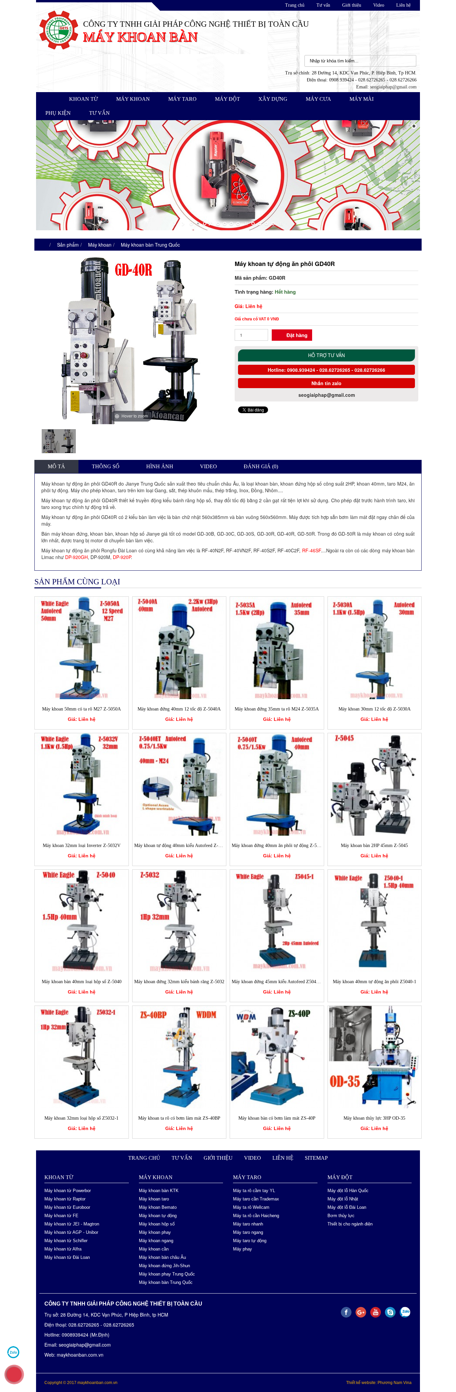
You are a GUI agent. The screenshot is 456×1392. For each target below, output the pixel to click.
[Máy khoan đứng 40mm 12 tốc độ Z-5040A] (179, 647)
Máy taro (182, 99)
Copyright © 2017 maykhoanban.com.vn (81, 1382)
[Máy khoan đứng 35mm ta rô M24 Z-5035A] (277, 647)
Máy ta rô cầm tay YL (254, 1190)
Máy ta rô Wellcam (251, 1207)
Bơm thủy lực (341, 1215)
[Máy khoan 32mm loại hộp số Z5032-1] (82, 1056)
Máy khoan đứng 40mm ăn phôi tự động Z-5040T (279, 845)
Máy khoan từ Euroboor (67, 1207)
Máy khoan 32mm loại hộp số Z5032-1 (81, 1118)
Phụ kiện (58, 113)
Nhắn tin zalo (326, 383)
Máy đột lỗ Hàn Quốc (348, 1190)
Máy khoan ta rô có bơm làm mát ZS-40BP (179, 1118)
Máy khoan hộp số (157, 1223)
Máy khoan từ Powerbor (67, 1190)
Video (378, 5)
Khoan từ (83, 99)
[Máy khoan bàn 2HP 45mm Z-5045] (375, 783)
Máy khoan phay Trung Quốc (167, 1274)
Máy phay (242, 1248)
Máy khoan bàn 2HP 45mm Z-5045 (374, 845)
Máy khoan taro (154, 1198)
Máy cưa (318, 99)
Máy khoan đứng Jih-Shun (164, 1265)
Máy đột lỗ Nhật (342, 1198)
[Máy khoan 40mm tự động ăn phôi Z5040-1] (375, 920)
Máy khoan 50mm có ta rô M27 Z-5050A (81, 709)
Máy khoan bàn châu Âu (162, 1257)
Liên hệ (403, 5)
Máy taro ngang (248, 1232)
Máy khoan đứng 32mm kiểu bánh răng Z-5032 (179, 981)
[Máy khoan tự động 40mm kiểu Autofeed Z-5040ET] (179, 783)
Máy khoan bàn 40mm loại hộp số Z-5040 (82, 981)
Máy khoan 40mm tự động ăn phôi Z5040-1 (374, 981)
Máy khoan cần (154, 1248)
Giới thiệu (351, 5)
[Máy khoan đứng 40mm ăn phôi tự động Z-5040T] (277, 783)
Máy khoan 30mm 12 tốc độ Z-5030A (374, 709)
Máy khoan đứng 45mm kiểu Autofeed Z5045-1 (277, 981)
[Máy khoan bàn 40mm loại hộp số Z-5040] (82, 920)
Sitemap (316, 1158)
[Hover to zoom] (131, 340)
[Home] (58, 29)
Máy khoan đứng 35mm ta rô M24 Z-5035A (277, 709)
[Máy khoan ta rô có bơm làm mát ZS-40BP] (179, 1056)
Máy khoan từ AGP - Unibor (71, 1232)
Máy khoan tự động (158, 1215)
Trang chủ (294, 5)
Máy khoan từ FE (61, 1215)
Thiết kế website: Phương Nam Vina (379, 1382)
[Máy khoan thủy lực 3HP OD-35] (375, 1056)
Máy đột (227, 99)
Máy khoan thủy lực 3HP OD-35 (374, 1118)
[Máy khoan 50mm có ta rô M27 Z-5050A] (82, 647)
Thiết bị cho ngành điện (350, 1223)
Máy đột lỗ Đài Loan (346, 1207)
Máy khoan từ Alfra (62, 1248)
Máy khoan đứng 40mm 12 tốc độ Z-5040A (179, 709)
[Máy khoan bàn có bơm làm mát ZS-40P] (277, 1056)
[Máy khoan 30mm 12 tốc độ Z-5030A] (375, 647)
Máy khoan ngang (156, 1240)
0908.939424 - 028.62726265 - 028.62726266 (335, 369)
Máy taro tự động (249, 1240)
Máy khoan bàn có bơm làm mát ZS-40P (276, 1118)
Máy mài (362, 99)
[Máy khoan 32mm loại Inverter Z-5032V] (82, 783)
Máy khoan (133, 99)
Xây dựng (272, 99)
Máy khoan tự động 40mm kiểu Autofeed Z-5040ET (184, 845)
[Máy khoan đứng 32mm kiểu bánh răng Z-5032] (179, 920)
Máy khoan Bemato (158, 1207)
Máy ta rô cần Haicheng (256, 1215)
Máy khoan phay (155, 1232)
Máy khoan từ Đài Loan (67, 1257)
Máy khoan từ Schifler (65, 1240)
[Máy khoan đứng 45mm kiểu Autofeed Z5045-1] (277, 920)
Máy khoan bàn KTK (159, 1190)
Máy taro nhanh (248, 1223)
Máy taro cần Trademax (256, 1198)
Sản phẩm (68, 244)
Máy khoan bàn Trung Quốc (150, 244)
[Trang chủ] (42, 244)
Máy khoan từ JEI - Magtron (71, 1223)
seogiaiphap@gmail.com (393, 86)
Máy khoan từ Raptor (64, 1198)
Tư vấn (323, 5)
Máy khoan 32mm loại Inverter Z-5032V (82, 845)
